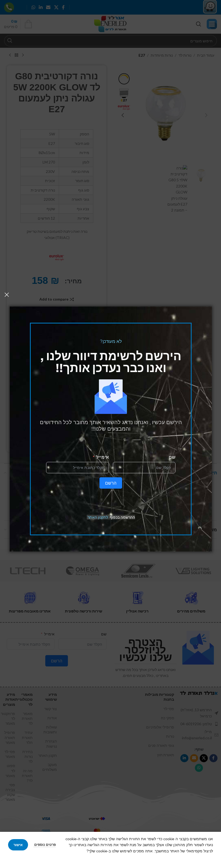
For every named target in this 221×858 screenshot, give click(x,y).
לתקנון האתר (98, 517)
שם (172, 456)
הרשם (110, 482)
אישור (18, 845)
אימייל (102, 456)
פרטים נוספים (44, 844)
